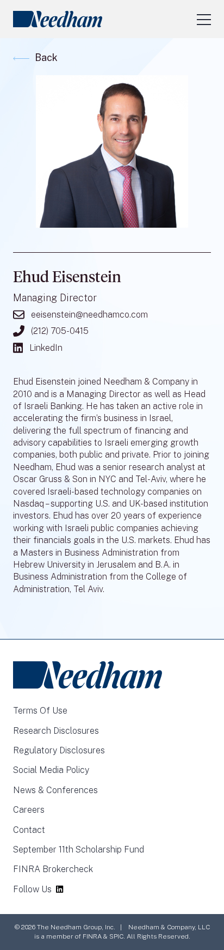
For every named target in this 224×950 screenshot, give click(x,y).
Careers (29, 810)
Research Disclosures (56, 731)
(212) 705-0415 (60, 331)
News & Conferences (55, 790)
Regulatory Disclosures (59, 750)
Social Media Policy (51, 770)
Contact (29, 830)
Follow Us (32, 889)
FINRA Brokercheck (53, 869)
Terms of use (40, 710)
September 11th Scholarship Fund (78, 849)
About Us (104, 36)
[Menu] (204, 19)
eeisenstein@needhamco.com (89, 314)
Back (46, 57)
